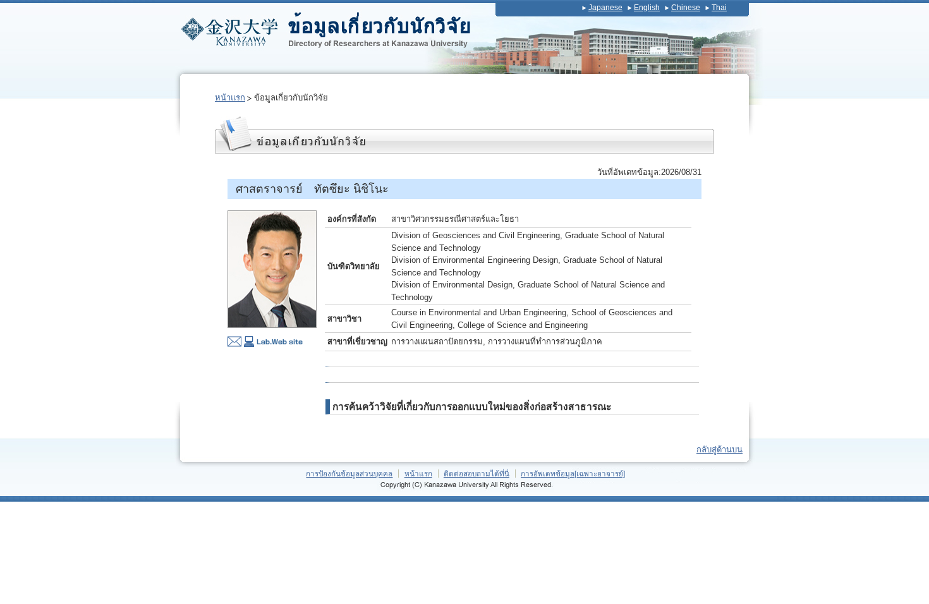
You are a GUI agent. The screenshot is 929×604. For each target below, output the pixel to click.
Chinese (685, 7)
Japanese (605, 7)
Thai (719, 7)
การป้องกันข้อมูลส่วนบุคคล (349, 473)
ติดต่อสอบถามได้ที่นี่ (476, 473)
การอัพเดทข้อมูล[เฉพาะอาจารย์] (573, 473)
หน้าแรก (230, 97)
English (647, 7)
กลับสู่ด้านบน (719, 449)
